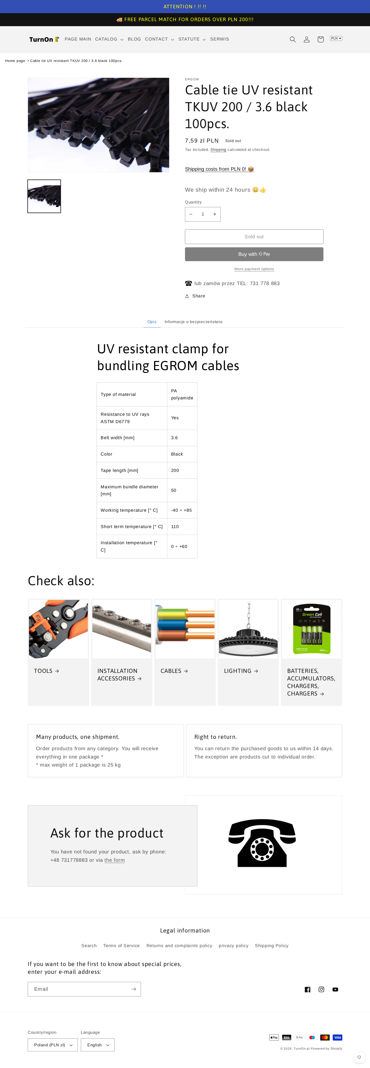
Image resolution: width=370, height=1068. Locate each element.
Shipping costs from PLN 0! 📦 (219, 169)
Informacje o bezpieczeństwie (194, 322)
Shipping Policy (272, 945)
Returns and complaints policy (179, 945)
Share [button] (198, 295)
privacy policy (234, 945)
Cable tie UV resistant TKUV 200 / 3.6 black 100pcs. (76, 61)
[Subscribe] (134, 989)
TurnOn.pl (302, 1048)
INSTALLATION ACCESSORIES (117, 674)
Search (89, 945)
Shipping (218, 149)
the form (114, 860)
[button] (109, 39)
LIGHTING (238, 670)
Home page (15, 61)
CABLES (171, 670)
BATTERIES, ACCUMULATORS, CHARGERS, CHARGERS (311, 682)
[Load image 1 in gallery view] (44, 196)
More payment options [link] (254, 269)
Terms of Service (121, 945)
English (94, 1045)
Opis (152, 322)
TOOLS (43, 670)
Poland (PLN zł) (49, 1045)
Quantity (193, 202)
